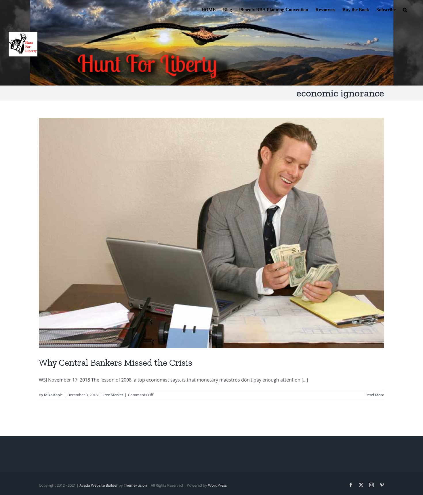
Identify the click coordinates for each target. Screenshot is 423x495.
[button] (405, 9)
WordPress (217, 485)
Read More (374, 394)
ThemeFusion (135, 485)
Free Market (112, 394)
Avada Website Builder (98, 485)
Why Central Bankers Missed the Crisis (115, 362)
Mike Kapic (53, 394)
